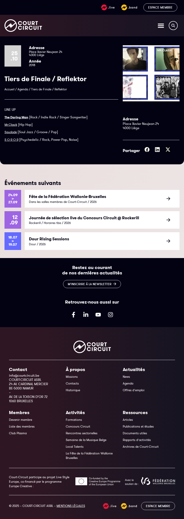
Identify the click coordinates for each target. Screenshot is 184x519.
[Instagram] (110, 314)
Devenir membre (20, 420)
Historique (73, 390)
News (126, 377)
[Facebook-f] (73, 314)
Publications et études (138, 426)
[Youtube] (98, 314)
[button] (147, 149)
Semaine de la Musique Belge (86, 440)
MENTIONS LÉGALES (71, 506)
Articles (128, 420)
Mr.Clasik (10, 125)
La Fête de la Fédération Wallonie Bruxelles (89, 455)
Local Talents (74, 447)
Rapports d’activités (137, 440)
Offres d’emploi (134, 390)
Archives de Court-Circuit (141, 447)
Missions (72, 377)
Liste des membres (22, 426)
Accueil (9, 89)
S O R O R (11, 140)
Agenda (23, 89)
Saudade (10, 132)
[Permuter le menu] (161, 25)
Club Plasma (18, 433)
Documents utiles (135, 433)
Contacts (72, 383)
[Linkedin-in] (86, 314)
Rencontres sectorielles (81, 433)
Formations (74, 420)
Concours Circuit (78, 426)
